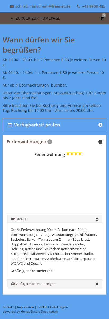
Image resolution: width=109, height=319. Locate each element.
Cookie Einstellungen (52, 307)
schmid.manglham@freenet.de (42, 6)
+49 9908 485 (93, 6)
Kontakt (8, 307)
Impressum (25, 307)
